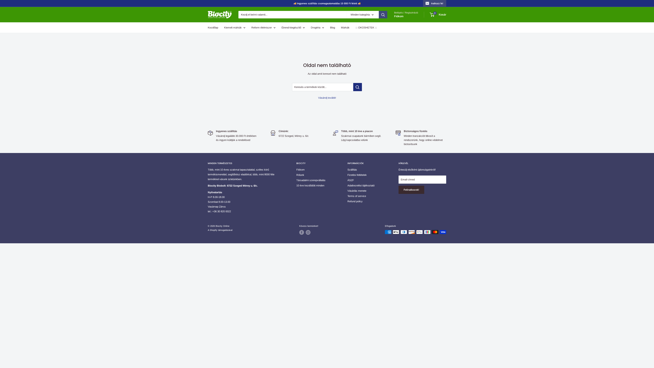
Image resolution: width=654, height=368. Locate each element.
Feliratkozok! (411, 189)
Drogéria (315, 27)
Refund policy (355, 201)
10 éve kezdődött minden (310, 185)
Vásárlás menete (356, 190)
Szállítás (352, 169)
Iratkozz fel (437, 3)
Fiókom (398, 16)
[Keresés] (383, 14)
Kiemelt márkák (233, 27)
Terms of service (356, 196)
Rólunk (300, 174)
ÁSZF (350, 180)
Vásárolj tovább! (327, 97)
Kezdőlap (213, 27)
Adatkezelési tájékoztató (361, 185)
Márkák (345, 27)
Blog (332, 27)
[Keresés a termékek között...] (357, 87)
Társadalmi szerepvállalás (310, 180)
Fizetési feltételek (357, 174)
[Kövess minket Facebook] (301, 232)
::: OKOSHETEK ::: (366, 27)
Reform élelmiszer (261, 27)
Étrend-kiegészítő (291, 27)
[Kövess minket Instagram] (308, 232)
